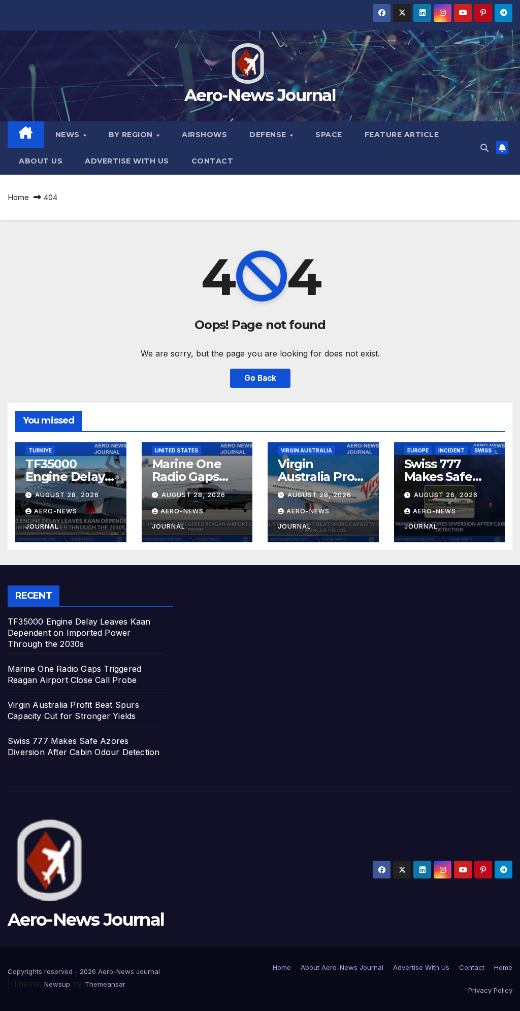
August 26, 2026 (446, 495)
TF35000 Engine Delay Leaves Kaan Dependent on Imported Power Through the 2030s (79, 632)
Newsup (57, 984)
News (68, 134)
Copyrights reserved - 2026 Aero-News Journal (84, 971)
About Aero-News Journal (342, 967)
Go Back (260, 378)
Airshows (204, 134)
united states (176, 450)
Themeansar (105, 984)
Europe (418, 450)
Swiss (483, 450)
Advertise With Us (127, 161)
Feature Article (402, 134)
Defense (268, 134)
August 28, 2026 (67, 495)
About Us (40, 161)
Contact (212, 161)
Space (328, 134)
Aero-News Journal (260, 95)
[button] (484, 148)
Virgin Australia (306, 450)
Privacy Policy (490, 990)
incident (451, 450)
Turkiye (40, 450)
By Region (132, 134)
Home (18, 197)
